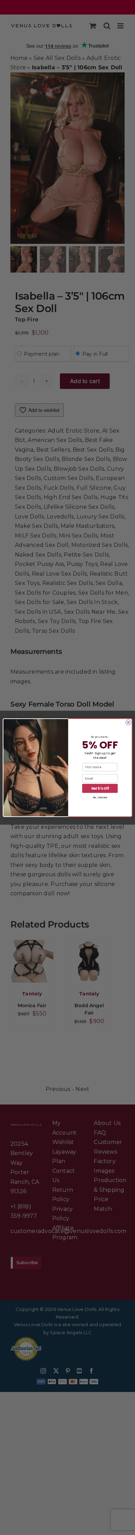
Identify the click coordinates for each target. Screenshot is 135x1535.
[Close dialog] (128, 722)
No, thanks (100, 797)
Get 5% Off (100, 788)
